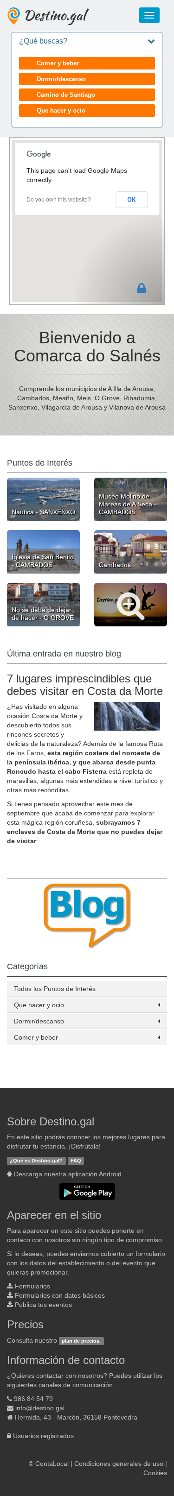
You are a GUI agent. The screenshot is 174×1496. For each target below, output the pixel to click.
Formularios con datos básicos (60, 1295)
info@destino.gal (39, 1408)
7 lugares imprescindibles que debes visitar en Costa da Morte (85, 684)
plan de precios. (81, 1341)
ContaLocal (52, 1463)
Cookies (155, 1473)
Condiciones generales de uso (118, 1463)
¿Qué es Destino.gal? (36, 1160)
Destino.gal (54, 15)
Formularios (32, 1286)
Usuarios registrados (43, 1435)
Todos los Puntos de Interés (55, 988)
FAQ (76, 1160)
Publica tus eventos (43, 1304)
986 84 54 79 (33, 1398)
